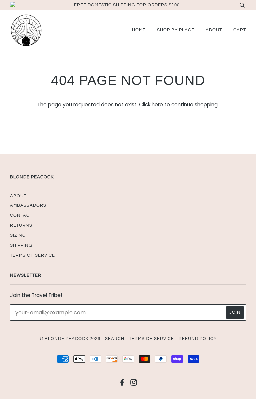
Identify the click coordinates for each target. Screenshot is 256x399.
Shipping (21, 245)
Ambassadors (28, 205)
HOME (139, 30)
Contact (21, 215)
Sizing (18, 235)
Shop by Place (175, 30)
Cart (239, 30)
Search (114, 338)
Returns (21, 225)
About (214, 30)
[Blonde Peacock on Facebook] (122, 383)
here (157, 104)
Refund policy (198, 338)
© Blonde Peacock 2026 (70, 338)
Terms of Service (32, 255)
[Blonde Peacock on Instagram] (133, 383)
